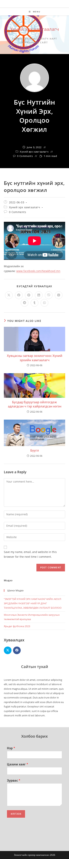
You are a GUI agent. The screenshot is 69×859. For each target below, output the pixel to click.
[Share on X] (8, 650)
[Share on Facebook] (17, 650)
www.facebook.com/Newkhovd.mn (38, 271)
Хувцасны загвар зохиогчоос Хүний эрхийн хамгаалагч (34, 358)
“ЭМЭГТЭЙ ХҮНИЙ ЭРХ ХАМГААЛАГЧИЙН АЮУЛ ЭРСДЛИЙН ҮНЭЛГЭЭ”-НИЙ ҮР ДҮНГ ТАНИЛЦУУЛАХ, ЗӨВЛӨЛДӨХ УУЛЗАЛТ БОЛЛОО (33, 603)
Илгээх (16, 813)
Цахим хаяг (17, 764)
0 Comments (25, 156)
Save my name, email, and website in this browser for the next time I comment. (30, 554)
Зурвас (13, 781)
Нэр (11, 748)
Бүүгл (34, 450)
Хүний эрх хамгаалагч (34, 29)
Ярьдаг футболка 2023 (17, 626)
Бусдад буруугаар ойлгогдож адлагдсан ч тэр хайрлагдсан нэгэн (34, 404)
